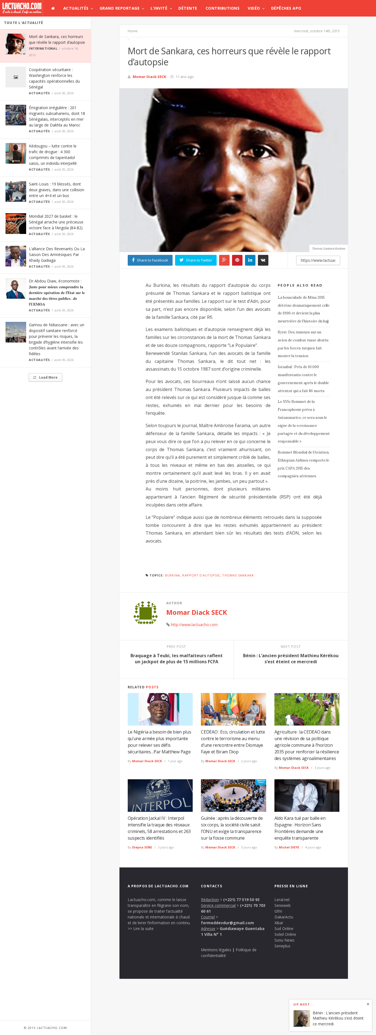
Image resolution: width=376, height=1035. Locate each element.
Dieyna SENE (142, 847)
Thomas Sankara (238, 575)
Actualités (76, 8)
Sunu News (284, 940)
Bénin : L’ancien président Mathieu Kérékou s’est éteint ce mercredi (338, 1018)
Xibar (278, 922)
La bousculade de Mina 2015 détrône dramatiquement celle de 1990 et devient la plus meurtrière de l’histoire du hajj (303, 309)
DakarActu (283, 917)
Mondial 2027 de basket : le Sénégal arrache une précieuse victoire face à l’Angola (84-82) (56, 222)
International (43, 48)
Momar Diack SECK (149, 76)
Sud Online (283, 928)
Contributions (223, 8)
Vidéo (254, 8)
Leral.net (282, 899)
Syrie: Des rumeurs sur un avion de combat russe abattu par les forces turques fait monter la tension (303, 344)
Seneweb (282, 905)
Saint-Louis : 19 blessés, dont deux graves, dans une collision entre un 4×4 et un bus (56, 189)
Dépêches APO (286, 8)
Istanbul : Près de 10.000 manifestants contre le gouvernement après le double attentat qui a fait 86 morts (303, 379)
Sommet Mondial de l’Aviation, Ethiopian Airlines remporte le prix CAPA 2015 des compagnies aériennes (303, 464)
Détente (187, 8)
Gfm (278, 911)
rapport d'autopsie (201, 575)
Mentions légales (216, 949)
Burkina (172, 575)
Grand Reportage (120, 8)
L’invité (159, 8)
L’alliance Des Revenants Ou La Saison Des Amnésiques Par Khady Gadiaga (57, 254)
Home (133, 30)
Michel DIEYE (289, 847)
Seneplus (282, 945)
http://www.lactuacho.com (194, 624)
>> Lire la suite (141, 928)
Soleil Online (285, 934)
